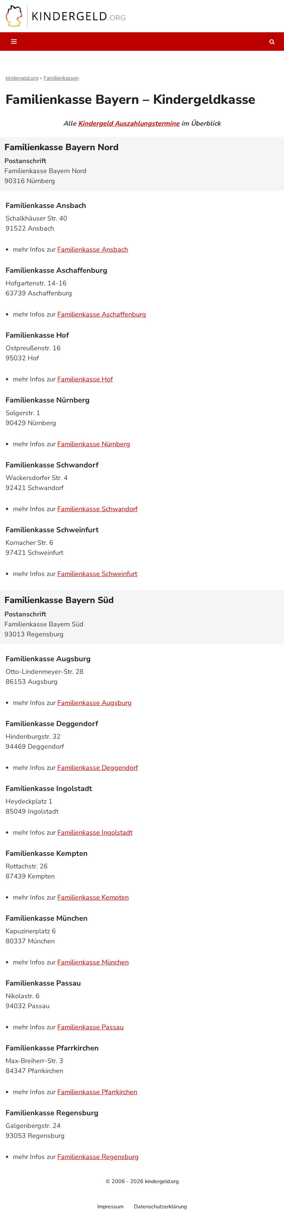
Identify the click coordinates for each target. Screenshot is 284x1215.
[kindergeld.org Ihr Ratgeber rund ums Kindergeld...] (66, 16)
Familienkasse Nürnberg (93, 444)
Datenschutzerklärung (160, 1206)
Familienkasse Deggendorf (97, 767)
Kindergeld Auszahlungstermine (128, 123)
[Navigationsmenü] (14, 41)
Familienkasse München (93, 962)
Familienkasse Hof (85, 379)
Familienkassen (61, 78)
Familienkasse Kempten (93, 897)
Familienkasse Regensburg (98, 1156)
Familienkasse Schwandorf (97, 508)
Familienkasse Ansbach (92, 249)
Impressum (110, 1206)
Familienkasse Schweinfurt (97, 573)
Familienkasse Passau (90, 1027)
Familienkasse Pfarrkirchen (97, 1091)
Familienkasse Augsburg (94, 702)
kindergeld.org (22, 78)
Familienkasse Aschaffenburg (101, 314)
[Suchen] (272, 41)
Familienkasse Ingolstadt (94, 832)
